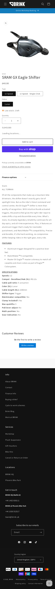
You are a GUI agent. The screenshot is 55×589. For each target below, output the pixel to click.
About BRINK (11, 381)
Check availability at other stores (16, 166)
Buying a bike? (11, 399)
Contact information (35, 583)
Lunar (7, 104)
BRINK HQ (9, 474)
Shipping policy (20, 583)
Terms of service (46, 579)
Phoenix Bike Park (13, 480)
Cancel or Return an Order (16, 458)
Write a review (27, 345)
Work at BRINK (11, 417)
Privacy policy (33, 579)
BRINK (11, 579)
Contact (8, 387)
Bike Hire (9, 452)
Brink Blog (9, 411)
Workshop (9, 434)
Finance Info (10, 393)
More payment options (27, 155)
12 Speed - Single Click (30, 94)
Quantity (5, 115)
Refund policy (20, 579)
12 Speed (9, 94)
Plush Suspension (13, 440)
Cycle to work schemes (15, 405)
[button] (5, 4)
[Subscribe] (41, 532)
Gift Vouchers (11, 446)
